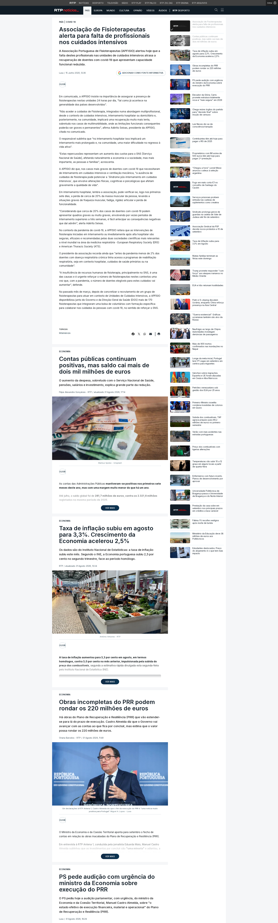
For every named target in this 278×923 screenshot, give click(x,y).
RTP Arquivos (199, 3)
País (87, 10)
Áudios (163, 10)
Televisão (112, 3)
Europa (98, 10)
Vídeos (150, 10)
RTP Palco (150, 3)
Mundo (111, 10)
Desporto (98, 3)
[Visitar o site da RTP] (73, 3)
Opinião (137, 10)
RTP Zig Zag (166, 3)
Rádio (125, 3)
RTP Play (136, 3)
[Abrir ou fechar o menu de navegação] (221, 10)
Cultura (124, 10)
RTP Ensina (182, 3)
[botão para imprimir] (159, 334)
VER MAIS (110, 508)
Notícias (84, 3)
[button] (217, 10)
